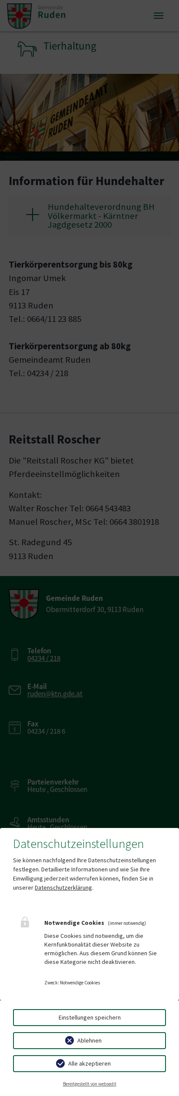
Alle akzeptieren (89, 1063)
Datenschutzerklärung (63, 887)
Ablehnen (89, 1040)
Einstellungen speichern (90, 1017)
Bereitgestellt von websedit (89, 1084)
